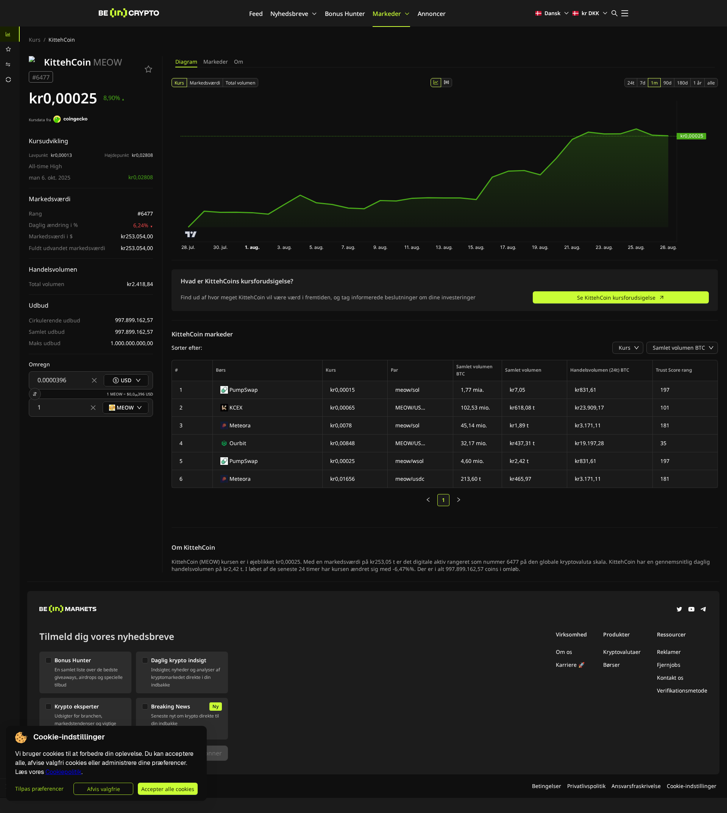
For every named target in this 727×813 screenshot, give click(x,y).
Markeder (387, 13)
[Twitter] (679, 609)
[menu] (10, 57)
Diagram (186, 61)
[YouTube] (691, 609)
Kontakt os (670, 677)
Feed (256, 13)
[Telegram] (703, 609)
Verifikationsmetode (682, 690)
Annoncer (432, 13)
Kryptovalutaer (622, 651)
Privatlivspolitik (586, 786)
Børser (611, 664)
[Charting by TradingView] (191, 234)
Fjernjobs (668, 664)
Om (238, 61)
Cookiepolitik (63, 772)
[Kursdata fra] (70, 120)
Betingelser (546, 786)
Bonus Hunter (345, 13)
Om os (564, 651)
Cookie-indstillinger (691, 786)
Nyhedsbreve (289, 13)
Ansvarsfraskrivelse (636, 786)
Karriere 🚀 (570, 664)
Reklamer (669, 651)
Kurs (35, 39)
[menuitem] (10, 34)
